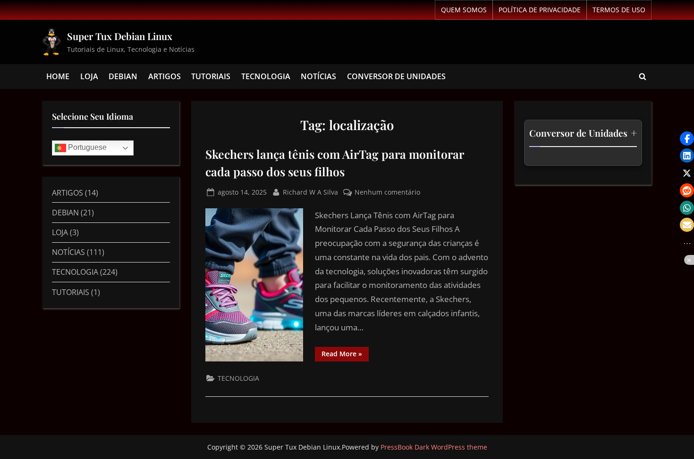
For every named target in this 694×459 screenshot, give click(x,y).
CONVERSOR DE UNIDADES (396, 76)
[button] (687, 138)
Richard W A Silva (310, 191)
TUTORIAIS (210, 76)
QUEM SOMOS (464, 9)
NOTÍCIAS (318, 76)
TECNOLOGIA (265, 76)
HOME (57, 76)
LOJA (89, 76)
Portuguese (86, 148)
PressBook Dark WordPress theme (434, 447)
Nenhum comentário (387, 191)
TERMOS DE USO (618, 9)
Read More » (345, 352)
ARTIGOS (164, 76)
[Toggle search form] (642, 76)
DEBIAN (123, 76)
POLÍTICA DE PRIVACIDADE (540, 9)
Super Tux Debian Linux (119, 36)
